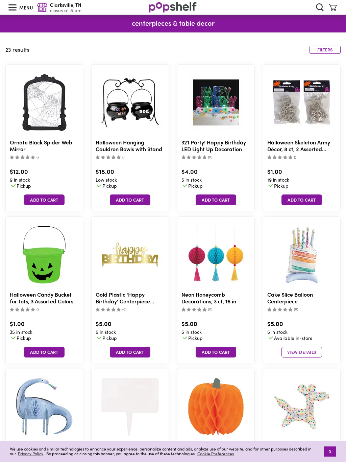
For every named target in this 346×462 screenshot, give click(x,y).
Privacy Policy (30, 454)
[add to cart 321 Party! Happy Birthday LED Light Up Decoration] (216, 199)
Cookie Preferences (215, 454)
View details (302, 352)
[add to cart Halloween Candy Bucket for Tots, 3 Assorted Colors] (44, 352)
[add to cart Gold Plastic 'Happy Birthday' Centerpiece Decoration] (130, 352)
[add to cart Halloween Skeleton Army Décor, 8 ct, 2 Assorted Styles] (301, 199)
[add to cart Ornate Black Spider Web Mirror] (44, 199)
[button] (319, 451)
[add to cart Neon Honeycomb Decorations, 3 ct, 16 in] (216, 352)
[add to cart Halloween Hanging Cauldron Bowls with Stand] (130, 199)
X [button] (330, 451)
